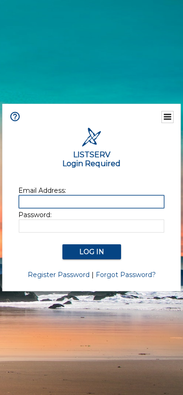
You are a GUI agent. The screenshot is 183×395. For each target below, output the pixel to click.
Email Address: (42, 190)
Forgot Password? (126, 275)
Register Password (59, 275)
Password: (35, 215)
